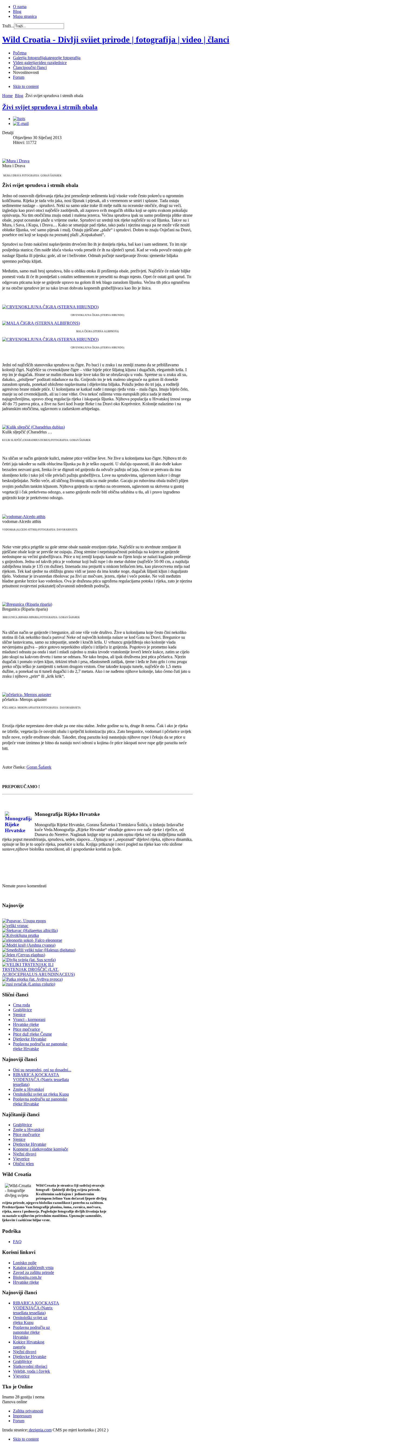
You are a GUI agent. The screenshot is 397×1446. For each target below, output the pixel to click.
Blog (17, 11)
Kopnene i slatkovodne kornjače (40, 1149)
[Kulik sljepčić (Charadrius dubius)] (33, 427)
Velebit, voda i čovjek (31, 1371)
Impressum (22, 1416)
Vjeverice (21, 1159)
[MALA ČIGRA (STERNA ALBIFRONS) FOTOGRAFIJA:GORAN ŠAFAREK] (41, 323)
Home (7, 95)
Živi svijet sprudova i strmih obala (49, 107)
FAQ (17, 1241)
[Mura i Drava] (15, 161)
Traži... (8, 26)
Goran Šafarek (38, 767)
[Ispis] (19, 118)
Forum (18, 1420)
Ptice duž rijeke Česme (32, 1034)
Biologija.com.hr (27, 1277)
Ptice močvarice (26, 1029)
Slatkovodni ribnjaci (30, 1366)
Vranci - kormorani (29, 1019)
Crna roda (21, 1005)
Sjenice (19, 1014)
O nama (19, 6)
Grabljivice (22, 1009)
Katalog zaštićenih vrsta (33, 1267)
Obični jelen (23, 1163)
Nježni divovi (24, 1154)
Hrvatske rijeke (26, 1024)
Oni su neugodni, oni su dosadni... (42, 1070)
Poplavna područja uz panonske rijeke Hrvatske (31, 1332)
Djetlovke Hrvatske (29, 1039)
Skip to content (26, 86)
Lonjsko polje (24, 1262)
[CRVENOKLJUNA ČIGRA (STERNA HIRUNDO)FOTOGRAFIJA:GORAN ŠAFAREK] (50, 307)
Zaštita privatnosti (28, 1411)
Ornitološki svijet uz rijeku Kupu (41, 1094)
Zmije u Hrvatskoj (28, 1089)
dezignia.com (40, 1430)
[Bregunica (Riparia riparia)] (27, 604)
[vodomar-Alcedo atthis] (23, 516)
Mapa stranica (25, 16)
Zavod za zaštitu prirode (33, 1272)
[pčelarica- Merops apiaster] (26, 694)
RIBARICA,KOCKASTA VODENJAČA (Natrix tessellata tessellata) (41, 1079)
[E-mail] (21, 123)
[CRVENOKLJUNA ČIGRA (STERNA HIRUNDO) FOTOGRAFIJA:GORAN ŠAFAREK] (50, 339)
